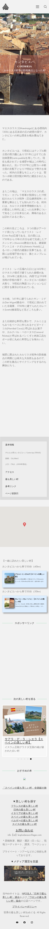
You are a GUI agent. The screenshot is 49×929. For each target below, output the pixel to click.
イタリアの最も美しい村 (24, 813)
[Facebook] (24, 922)
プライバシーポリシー (24, 906)
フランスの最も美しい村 (24, 806)
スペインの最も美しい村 (24, 817)
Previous (7, 730)
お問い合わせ (24, 830)
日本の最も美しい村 (24, 809)
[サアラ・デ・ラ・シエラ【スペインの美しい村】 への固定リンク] (24, 720)
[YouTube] (17, 922)
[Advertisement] (24, 401)
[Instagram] (32, 922)
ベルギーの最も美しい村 (24, 820)
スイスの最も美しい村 (24, 824)
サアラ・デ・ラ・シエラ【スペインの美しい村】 (24, 740)
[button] (24, 524)
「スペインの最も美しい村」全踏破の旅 (24, 787)
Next (42, 730)
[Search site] (45, 6)
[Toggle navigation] (37, 7)
